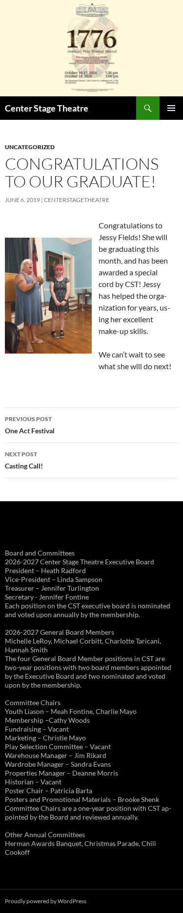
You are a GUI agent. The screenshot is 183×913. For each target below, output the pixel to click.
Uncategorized (30, 147)
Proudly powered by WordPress (45, 901)
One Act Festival (30, 425)
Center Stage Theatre (46, 108)
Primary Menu (171, 108)
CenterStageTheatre (76, 199)
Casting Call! (24, 460)
